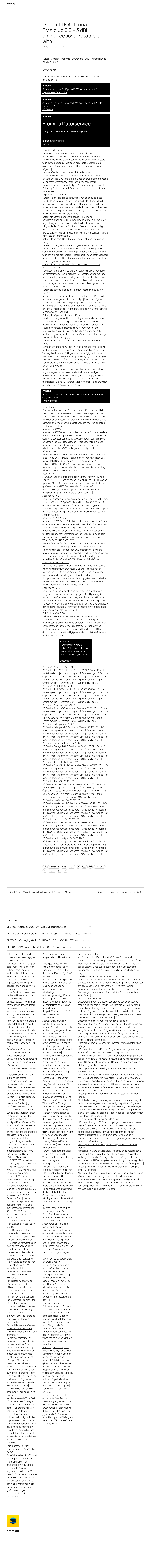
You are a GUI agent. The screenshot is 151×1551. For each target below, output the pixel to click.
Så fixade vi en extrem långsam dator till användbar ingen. (56, 957)
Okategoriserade (59, 47)
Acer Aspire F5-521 (51, 587)
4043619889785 (53, 867)
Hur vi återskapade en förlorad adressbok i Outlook (56, 1305)
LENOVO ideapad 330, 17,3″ (55, 562)
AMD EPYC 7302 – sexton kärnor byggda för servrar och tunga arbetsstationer (21, 1163)
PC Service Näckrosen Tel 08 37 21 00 (60, 819)
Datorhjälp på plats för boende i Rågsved (62, 315)
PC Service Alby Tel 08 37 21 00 (57, 666)
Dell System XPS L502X (53, 613)
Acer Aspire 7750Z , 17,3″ (54, 518)
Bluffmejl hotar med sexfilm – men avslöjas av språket (56, 1209)
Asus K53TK (48, 473)
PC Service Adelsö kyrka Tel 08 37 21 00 (61, 762)
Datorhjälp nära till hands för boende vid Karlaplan (67, 216)
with (65, 871)
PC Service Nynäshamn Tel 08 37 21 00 (61, 800)
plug (45, 871)
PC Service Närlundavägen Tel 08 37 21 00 (63, 838)
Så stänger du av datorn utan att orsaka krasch (57, 1260)
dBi (78, 867)
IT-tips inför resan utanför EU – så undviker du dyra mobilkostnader (56, 1014)
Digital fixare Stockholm (54, 194)
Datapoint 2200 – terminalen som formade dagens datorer (21, 1003)
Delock (84, 867)
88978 (64, 867)
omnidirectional (99, 867)
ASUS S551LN (49, 451)
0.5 (45, 867)
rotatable (52, 871)
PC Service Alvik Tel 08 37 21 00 (57, 686)
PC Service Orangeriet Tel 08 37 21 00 (61, 743)
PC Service (47, 109)
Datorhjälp (65, 660)
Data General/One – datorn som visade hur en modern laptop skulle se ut (20, 1052)
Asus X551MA (49, 407)
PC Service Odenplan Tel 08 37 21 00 (60, 724)
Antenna (71, 867)
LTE (90, 867)
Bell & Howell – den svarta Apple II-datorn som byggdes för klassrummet (21, 957)
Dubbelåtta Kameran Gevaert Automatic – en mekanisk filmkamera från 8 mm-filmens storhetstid (22, 1330)
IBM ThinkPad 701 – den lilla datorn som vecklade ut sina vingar (21, 1392)
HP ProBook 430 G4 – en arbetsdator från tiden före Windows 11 (20, 1274)
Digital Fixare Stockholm (54, 92)
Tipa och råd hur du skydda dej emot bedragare (57, 1159)
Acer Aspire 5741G (51, 429)
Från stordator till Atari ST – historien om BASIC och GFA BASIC (21, 1449)
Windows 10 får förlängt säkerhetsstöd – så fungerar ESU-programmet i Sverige (56, 1106)
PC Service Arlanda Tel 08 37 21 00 (59, 705)
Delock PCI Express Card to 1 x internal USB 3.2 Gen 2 (119, 892)
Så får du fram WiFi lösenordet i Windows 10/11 (57, 1057)
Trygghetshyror (50, 400)
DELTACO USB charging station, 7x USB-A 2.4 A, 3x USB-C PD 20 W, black (43, 940)
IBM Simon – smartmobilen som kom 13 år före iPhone (20, 1108)
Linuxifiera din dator (52, 150)
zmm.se (11, 3)
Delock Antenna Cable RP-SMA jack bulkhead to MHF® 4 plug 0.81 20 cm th (41, 892)
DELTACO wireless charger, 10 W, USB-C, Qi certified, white (36, 927)
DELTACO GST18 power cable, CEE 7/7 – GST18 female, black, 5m (39, 947)
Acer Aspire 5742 (50, 495)
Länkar (45, 144)
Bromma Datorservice (53, 140)
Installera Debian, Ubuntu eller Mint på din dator (66, 172)
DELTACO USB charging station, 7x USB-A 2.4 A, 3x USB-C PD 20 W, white (43, 933)
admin (51, 47)
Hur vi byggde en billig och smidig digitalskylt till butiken (57, 1349)
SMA (59, 871)
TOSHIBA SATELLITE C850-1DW (58, 540)
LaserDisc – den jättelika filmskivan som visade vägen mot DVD (21, 1224)
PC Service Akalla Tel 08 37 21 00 (58, 781)
